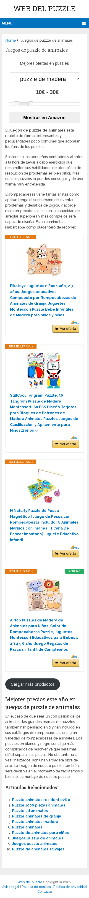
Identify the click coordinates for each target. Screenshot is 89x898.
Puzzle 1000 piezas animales (38, 805)
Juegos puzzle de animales (37, 838)
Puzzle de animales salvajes (38, 849)
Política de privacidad (70, 887)
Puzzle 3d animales (30, 811)
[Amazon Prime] (72, 322)
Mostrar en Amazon (44, 117)
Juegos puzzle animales (34, 844)
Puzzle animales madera (35, 822)
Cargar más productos (33, 684)
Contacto (44, 891)
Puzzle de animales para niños (40, 833)
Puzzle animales (27, 827)
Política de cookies (36, 887)
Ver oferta (68, 329)
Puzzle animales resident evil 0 (41, 800)
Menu (7, 23)
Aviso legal (10, 887)
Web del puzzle (44, 8)
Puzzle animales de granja (36, 816)
